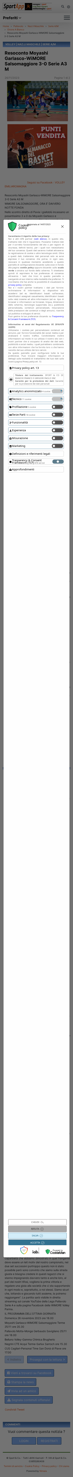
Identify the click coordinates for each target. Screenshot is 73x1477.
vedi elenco (40, 238)
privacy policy (15, 284)
